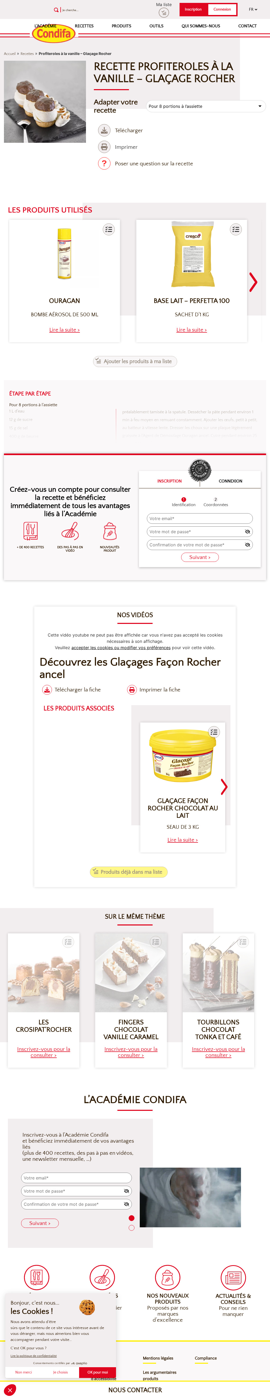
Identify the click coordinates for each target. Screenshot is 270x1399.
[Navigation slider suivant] (253, 279)
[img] (247, 532)
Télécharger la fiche (78, 690)
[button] (109, 229)
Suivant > (200, 557)
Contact (247, 26)
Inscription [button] (193, 9)
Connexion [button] (222, 9)
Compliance (206, 1358)
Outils (156, 26)
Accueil (10, 54)
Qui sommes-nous (201, 26)
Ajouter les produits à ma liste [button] (138, 361)
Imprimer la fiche (159, 690)
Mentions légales (158, 1358)
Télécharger (129, 131)
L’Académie (45, 26)
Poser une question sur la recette (154, 164)
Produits (121, 26)
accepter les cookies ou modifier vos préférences (121, 647)
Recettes (84, 26)
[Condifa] (54, 34)
